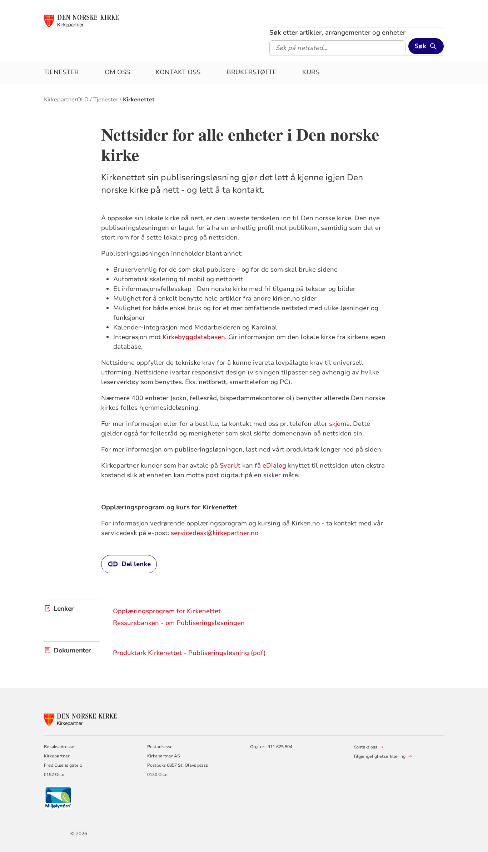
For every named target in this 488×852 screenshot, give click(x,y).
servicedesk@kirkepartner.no (214, 533)
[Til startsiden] (84, 20)
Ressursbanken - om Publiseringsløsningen (179, 623)
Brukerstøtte (251, 72)
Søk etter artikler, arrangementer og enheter (337, 32)
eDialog (274, 465)
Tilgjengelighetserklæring (379, 756)
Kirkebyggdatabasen (194, 337)
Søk (420, 46)
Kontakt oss (178, 72)
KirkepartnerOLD (66, 100)
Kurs (310, 72)
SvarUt (230, 465)
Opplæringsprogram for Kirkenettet (167, 611)
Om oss (117, 72)
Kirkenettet (139, 100)
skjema (339, 423)
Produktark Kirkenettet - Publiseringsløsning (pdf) (189, 653)
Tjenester (61, 72)
